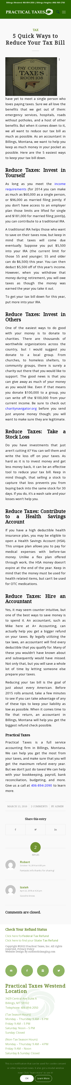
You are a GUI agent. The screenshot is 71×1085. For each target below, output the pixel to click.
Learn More (43, 1078)
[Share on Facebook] (16, 829)
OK (26, 1078)
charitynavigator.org (21, 408)
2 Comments (39, 806)
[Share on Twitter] (35, 829)
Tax (35, 30)
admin (59, 806)
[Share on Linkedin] (55, 829)
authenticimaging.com (41, 951)
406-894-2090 (41, 785)
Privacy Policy (25, 949)
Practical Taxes (17, 735)
